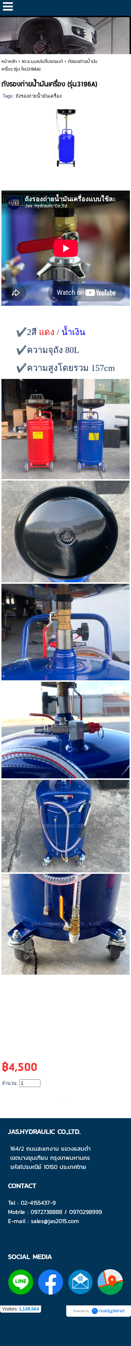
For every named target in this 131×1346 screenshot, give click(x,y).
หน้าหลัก (9, 61)
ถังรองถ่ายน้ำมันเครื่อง (38, 96)
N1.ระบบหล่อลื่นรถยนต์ (42, 61)
